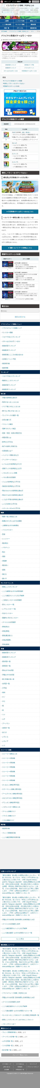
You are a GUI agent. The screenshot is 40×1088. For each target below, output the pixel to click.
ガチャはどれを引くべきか (11, 70)
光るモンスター (7, 613)
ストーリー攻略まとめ (9, 754)
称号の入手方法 (7, 442)
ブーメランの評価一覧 (9, 1036)
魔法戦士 (5, 543)
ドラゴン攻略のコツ (9, 816)
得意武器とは (6, 437)
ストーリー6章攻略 (8, 780)
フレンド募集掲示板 (9, 833)
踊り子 (4, 578)
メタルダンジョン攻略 (9, 473)
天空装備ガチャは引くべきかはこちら (20, 211)
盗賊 (23, 132)
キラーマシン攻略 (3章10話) (11, 789)
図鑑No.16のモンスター (10, 618)
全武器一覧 (6, 683)
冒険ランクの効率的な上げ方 (12, 468)
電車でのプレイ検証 (9, 428)
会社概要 (6, 1069)
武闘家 (4, 561)
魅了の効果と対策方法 (9, 446)
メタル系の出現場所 (9, 477)
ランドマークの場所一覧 (10, 415)
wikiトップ (7, 1)
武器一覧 (6, 28)
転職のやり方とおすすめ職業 (12, 521)
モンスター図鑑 (19, 24)
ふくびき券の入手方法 (9, 504)
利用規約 (20, 1066)
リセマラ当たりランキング (11, 337)
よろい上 (6, 159)
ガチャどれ (20, 28)
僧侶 (3, 556)
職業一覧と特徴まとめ (9, 516)
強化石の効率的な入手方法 (11, 486)
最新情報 (5, 368)
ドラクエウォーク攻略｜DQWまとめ (14, 993)
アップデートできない (9, 459)
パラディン (6, 547)
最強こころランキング (9, 587)
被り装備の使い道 (8, 679)
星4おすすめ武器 (8, 670)
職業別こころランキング (10, 380)
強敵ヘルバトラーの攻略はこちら (21, 248)
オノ (3, 697)
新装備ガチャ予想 (29, 64)
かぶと (6, 149)
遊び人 (4, 574)
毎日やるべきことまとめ (10, 402)
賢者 (3, 534)
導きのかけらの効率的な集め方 (12, 490)
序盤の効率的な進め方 (9, 397)
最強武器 (33, 24)
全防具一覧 (6, 728)
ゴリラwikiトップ (6, 1064)
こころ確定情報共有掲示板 (11, 837)
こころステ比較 (19, 21)
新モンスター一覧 (8, 604)
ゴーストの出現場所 (9, 622)
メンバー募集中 (16, 1)
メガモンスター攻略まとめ (11, 807)
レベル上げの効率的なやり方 (12, 464)
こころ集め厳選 (6, 24)
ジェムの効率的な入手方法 (11, 482)
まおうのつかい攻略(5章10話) (12, 798)
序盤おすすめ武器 (8, 675)
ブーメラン (6, 723)
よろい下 (6, 167)
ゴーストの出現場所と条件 (11, 924)
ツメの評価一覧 (7, 1045)
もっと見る (20, 939)
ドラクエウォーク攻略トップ (12, 328)
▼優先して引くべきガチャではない (14, 83)
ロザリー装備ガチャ (7, 279)
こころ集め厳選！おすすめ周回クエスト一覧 (17, 933)
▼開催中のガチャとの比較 (11, 86)
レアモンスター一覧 (9, 609)
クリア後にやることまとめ (11, 406)
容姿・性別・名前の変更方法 (12, 433)
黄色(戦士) (5, 626)
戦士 (3, 552)
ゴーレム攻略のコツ (9, 811)
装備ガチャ (9, 288)
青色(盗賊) (5, 644)
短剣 (14, 132)
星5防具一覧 (6, 666)
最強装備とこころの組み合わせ (12, 354)
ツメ (3, 714)
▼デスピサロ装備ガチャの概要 (12, 81)
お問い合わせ (6, 1066)
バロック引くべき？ (9, 1024)
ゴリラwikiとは (20, 1064)
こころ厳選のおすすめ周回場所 (12, 591)
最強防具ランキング (10, 67)
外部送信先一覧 (20, 1069)
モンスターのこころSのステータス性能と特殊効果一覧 (20, 1015)
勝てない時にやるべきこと (11, 411)
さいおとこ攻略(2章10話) (10, 785)
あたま (14, 143)
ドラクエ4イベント (29, 67)
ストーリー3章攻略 (8, 767)
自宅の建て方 (6, 420)
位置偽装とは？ (7, 451)
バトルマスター (7, 530)
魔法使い (28, 132)
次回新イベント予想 (9, 359)
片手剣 (4, 688)
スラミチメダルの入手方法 (11, 508)
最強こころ (33, 21)
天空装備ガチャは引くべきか (29, 70)
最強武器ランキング (10, 64)
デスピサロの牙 (6, 138)
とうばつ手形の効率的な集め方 (12, 499)
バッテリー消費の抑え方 (10, 455)
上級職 (7, 21)
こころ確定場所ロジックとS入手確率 (14, 928)
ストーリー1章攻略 (8, 758)
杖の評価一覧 (6, 1050)
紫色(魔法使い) (7, 635)
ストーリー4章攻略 (8, 771)
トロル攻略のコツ (8, 820)
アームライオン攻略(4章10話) (12, 793)
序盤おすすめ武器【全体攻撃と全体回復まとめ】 (18, 919)
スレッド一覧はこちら (20, 1055)
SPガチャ (7, 299)
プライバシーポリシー (33, 1066)
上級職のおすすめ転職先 (10, 525)
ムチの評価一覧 (7, 1041)
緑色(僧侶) (5, 631)
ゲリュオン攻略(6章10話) (10, 802)
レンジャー (6, 539)
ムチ (3, 719)
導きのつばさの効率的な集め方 (12, 495)
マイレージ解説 (7, 424)
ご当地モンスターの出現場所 (12, 600)
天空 (5, 288)
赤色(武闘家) (6, 640)
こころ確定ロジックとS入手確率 (13, 595)
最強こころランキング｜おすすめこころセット (18, 1019)
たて (3, 745)
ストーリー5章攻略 (8, 776)
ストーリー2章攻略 (8, 762)
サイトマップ (33, 1064)
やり (3, 701)
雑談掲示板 (33, 28)
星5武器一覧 (6, 661)
